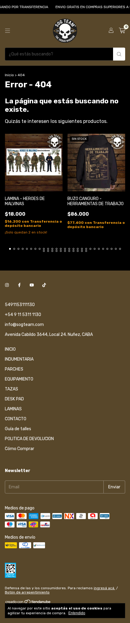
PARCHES (14, 369)
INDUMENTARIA (19, 359)
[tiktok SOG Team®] (44, 285)
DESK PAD (14, 399)
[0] (122, 30)
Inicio (9, 75)
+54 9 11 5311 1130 (23, 314)
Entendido (76, 613)
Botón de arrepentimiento (27, 592)
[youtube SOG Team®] (32, 285)
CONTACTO (15, 418)
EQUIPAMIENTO (19, 379)
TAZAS (11, 389)
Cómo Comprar (19, 448)
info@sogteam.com (24, 324)
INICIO (10, 349)
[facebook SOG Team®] (19, 285)
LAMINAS (13, 409)
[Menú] (7, 30)
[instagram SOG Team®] (7, 285)
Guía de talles (18, 428)
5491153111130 (20, 304)
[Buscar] (119, 54)
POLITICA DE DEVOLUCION (29, 438)
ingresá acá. (104, 588)
